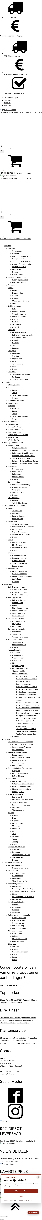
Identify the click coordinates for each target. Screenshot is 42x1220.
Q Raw (32, 1000)
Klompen (15, 500)
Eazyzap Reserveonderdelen (27, 702)
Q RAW (15, 322)
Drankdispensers (18, 873)
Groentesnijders (18, 658)
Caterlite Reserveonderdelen (27, 689)
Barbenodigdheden (15, 884)
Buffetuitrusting (18, 926)
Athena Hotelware (19, 332)
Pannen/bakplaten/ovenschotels (20, 768)
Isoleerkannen (17, 876)
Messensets (16, 826)
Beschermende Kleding (21, 485)
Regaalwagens (17, 755)
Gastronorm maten (7, 1018)
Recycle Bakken (18, 516)
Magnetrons (16, 624)
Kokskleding (13, 466)
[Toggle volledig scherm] (3, 1216)
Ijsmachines (16, 660)
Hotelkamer (16, 907)
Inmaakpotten (17, 852)
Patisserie (12, 779)
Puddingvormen (18, 792)
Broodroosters (17, 603)
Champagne (17, 251)
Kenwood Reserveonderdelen (27, 710)
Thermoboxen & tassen (21, 855)
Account (7, 103)
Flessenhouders (18, 894)
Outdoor (11, 406)
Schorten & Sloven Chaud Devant (25, 461)
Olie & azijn (16, 356)
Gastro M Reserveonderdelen (27, 705)
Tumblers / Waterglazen (21, 261)
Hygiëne (11, 553)
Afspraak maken (21, 1191)
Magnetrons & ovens (16, 618)
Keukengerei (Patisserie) (21, 786)
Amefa (14, 290)
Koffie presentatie (19, 282)
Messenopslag (17, 823)
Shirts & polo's (18, 477)
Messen (11, 813)
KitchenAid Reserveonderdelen (28, 713)
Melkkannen (16, 878)
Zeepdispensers (18, 566)
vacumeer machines (20, 668)
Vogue (14, 839)
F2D (13, 309)
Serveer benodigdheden (21, 805)
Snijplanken (16, 808)
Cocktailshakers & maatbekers (24, 891)
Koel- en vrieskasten (16, 432)
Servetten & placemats (21, 374)
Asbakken (16, 513)
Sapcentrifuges (18, 666)
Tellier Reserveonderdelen (26, 729)
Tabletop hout (13, 285)
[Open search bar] (1, 146)
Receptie (15, 910)
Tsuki (14, 834)
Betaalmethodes (27, 1038)
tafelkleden (16, 377)
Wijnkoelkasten (14, 440)
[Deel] (5, 1216)
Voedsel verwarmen (19, 611)
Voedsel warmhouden (20, 637)
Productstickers (18, 529)
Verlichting (16, 366)
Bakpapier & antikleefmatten (23, 784)
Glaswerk (11, 248)
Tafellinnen (12, 372)
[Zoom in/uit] (1, 1216)
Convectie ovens (18, 621)
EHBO (10, 540)
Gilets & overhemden (20, 487)
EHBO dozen (17, 545)
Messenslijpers (17, 828)
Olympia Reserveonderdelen (27, 716)
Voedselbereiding (15, 650)
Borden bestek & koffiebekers (23, 527)
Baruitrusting (17, 886)
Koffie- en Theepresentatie (22, 256)
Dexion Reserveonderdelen (26, 692)
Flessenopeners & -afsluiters (23, 897)
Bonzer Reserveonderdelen (26, 679)
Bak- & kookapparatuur (17, 587)
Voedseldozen (17, 857)
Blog (28, 1023)
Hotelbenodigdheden (16, 902)
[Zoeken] (1, 151)
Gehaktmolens (17, 655)
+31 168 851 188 (6, 173)
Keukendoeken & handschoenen (20, 742)
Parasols (15, 408)
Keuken (7, 739)
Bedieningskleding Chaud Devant (25, 450)
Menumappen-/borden (16, 931)
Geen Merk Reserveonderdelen (28, 708)
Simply (14, 345)
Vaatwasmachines (15, 640)
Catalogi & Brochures (18, 1023)
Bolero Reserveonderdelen (26, 676)
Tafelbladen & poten (20, 395)
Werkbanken (13, 437)
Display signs (17, 933)
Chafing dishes (18, 923)
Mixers (14, 663)
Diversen (15, 272)
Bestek (10, 288)
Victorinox (16, 836)
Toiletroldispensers (19, 563)
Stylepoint (16, 303)
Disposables (13, 521)
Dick (14, 818)
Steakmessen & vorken (21, 301)
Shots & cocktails (19, 267)
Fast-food (16, 954)
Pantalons (16, 490)
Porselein (11, 330)
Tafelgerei (12, 351)
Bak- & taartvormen (19, 781)
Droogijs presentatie (20, 280)
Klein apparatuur (14, 597)
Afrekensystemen (15, 865)
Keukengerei (17, 797)
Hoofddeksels (17, 469)
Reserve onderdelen (20, 674)
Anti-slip (15, 947)
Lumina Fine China (19, 338)
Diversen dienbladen (20, 952)
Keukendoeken (18, 750)
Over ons (7, 100)
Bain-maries (16, 632)
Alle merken (17, 1003)
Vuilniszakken (17, 519)
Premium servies (18, 311)
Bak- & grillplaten (18, 600)
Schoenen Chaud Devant (22, 458)
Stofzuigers (16, 579)
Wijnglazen (16, 269)
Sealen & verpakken (19, 532)
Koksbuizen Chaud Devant (22, 453)
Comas (15, 296)
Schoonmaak (13, 569)
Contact (27, 173)
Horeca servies (14, 1020)
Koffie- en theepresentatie (22, 335)
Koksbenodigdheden (16, 794)
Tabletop (7, 246)
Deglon (15, 815)
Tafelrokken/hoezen (20, 380)
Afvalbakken (17, 511)
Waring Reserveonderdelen (26, 734)
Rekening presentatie (20, 941)
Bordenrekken (17, 765)
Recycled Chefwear (19, 448)
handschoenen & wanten (21, 747)
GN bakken (16, 849)
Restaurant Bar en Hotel (13, 863)
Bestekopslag (17, 293)
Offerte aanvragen (11, 98)
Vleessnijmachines (19, 671)
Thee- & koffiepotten (20, 881)
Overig (14, 419)
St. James (9, 1003)
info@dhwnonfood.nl (12, 1074)
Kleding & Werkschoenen (13, 443)
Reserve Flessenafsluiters (26, 718)
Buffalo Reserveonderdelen (26, 687)
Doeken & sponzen (19, 574)
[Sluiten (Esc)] (7, 1216)
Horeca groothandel (22, 1018)
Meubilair (7, 382)
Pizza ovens (17, 626)
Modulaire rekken (19, 760)
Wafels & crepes (18, 613)
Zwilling (15, 842)
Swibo (14, 831)
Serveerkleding (14, 482)
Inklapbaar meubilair (16, 401)
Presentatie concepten (16, 277)
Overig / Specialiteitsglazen (22, 264)
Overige (15, 398)
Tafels (14, 393)
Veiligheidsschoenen (20, 503)
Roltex (14, 960)
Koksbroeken (17, 472)
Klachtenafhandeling (19, 1043)
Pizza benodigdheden (20, 773)
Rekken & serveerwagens (17, 752)
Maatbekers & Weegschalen (23, 800)
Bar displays (13, 424)
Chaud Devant (13, 445)
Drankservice (13, 871)
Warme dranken (18, 616)
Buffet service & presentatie (19, 915)
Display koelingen (15, 427)
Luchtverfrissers (18, 561)
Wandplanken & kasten (21, 758)
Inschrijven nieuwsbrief (9, 985)
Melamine (16, 353)
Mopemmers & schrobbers (22, 576)
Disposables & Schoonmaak (15, 506)
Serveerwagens (18, 763)
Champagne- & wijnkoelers (22, 889)
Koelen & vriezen (10, 422)
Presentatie (16, 361)
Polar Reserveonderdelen (26, 721)
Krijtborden (16, 936)
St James (15, 348)
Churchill (15, 327)
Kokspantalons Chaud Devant (23, 456)
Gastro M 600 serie (19, 590)
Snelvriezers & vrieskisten (18, 435)
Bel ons (21, 1196)
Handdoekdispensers (20, 555)
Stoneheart (16, 324)
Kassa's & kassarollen (20, 868)
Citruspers (16, 653)
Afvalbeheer (13, 508)
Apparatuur (8, 584)
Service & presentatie (16, 629)
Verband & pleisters (19, 548)
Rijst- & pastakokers (20, 608)
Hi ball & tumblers (19, 275)
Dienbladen (12, 944)
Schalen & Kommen (19, 802)
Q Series (15, 343)
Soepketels (16, 634)
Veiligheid (16, 912)
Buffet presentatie (19, 928)
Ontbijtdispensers (19, 918)
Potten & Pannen (18, 776)
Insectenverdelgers (19, 558)
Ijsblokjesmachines (15, 429)
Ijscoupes (15, 254)
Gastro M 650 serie (19, 592)
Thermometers (18, 810)
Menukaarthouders (19, 939)
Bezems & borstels (19, 571)
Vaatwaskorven (18, 642)
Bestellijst (8, 105)
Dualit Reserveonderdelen (26, 695)
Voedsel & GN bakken (16, 847)
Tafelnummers (17, 364)
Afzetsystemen (14, 385)
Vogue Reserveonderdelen (26, 731)
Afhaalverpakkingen (20, 524)
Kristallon (15, 957)
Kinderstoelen (13, 403)
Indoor (10, 387)
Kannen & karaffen (19, 259)
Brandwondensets (19, 542)
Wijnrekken (16, 899)
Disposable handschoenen (22, 744)
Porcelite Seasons (19, 317)
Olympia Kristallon (19, 314)
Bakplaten (16, 771)
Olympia (15, 298)
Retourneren (32, 1043)
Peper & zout (17, 359)
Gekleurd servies (14, 306)
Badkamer (16, 905)
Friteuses (15, 605)
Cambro (15, 949)
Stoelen (15, 390)
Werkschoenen (13, 498)
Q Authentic (16, 319)
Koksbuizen (16, 474)
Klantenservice (18, 173)
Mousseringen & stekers (21, 789)
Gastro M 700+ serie (20, 595)
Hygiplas (15, 821)
